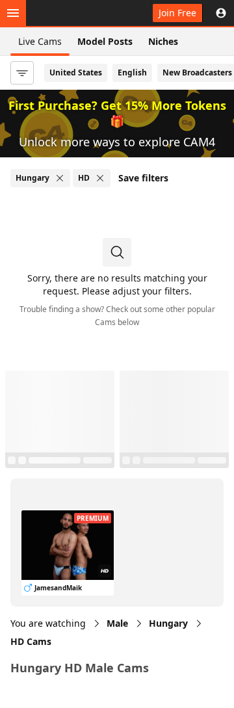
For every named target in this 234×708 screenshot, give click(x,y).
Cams (30, 641)
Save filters (143, 178)
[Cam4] (70, 13)
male (117, 623)
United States (75, 72)
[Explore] (13, 13)
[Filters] (22, 73)
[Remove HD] (100, 178)
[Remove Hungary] (60, 178)
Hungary (168, 623)
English (132, 72)
